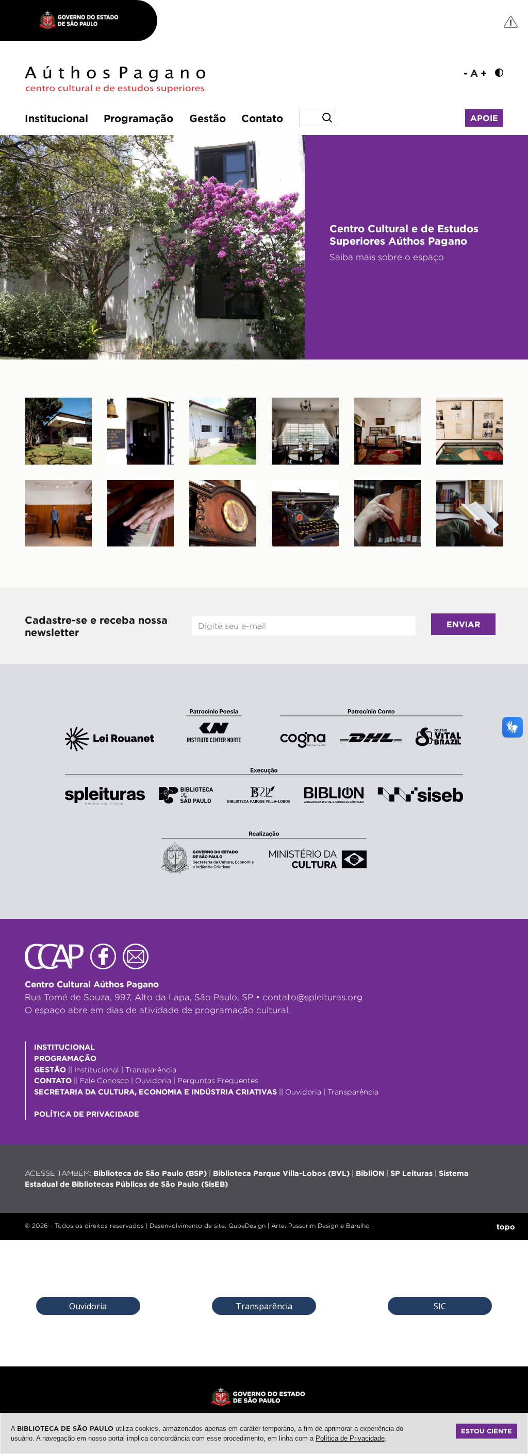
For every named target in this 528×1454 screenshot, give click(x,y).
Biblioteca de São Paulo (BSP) (150, 1173)
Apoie (484, 118)
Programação (138, 118)
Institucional (56, 118)
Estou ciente (486, 1430)
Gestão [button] (207, 118)
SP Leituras (411, 1173)
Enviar (464, 624)
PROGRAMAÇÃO (65, 1058)
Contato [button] (262, 118)
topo (506, 1226)
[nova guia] (511, 21)
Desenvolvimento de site (187, 1225)
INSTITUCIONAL (64, 1047)
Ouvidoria (153, 1080)
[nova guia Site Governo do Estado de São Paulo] (84, 20)
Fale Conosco (104, 1080)
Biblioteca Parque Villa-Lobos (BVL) (281, 1173)
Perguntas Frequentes (217, 1080)
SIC (440, 1306)
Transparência (150, 1069)
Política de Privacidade (350, 1438)
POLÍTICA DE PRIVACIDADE (86, 1114)
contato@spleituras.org (312, 997)
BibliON (370, 1173)
